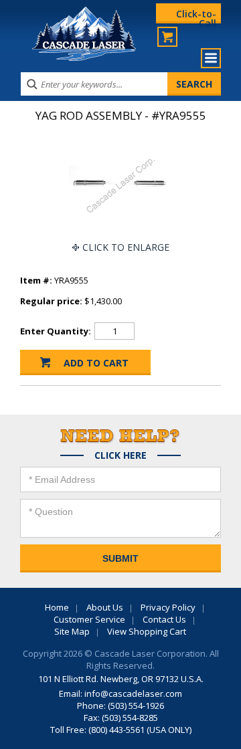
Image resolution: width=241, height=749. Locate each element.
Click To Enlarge (125, 247)
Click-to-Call (196, 15)
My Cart (167, 37)
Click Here (120, 455)
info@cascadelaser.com (133, 693)
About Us (104, 607)
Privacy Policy (168, 607)
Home (57, 607)
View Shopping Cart (146, 631)
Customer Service (89, 619)
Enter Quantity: (55, 331)
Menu (211, 58)
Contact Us (164, 619)
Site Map (72, 631)
